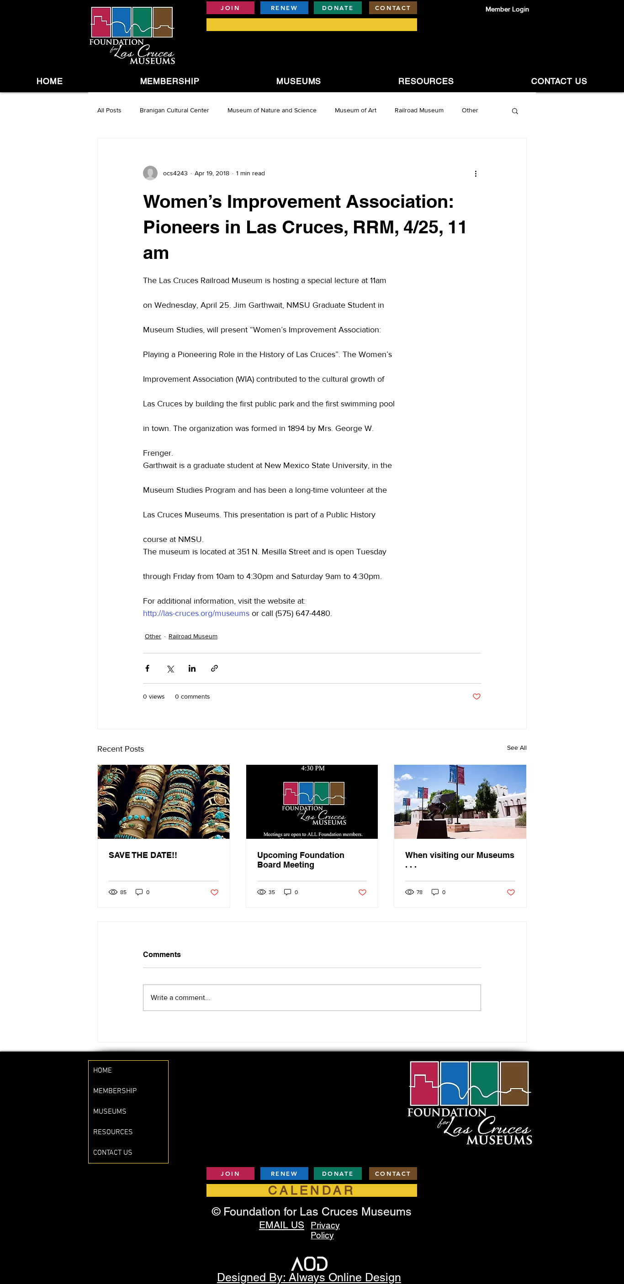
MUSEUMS (110, 1111)
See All (517, 747)
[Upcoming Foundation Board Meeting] (312, 802)
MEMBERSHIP (115, 1091)
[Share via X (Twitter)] (169, 668)
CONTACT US (112, 1153)
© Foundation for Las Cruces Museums (312, 1211)
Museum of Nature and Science (272, 110)
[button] (299, 81)
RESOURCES (113, 1132)
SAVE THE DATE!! (143, 855)
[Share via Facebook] (147, 668)
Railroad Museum (419, 110)
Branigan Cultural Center (174, 110)
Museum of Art (355, 110)
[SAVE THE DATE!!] (164, 802)
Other (470, 110)
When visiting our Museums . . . (459, 859)
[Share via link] (214, 668)
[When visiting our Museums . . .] (460, 802)
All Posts (109, 110)
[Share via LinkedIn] (192, 668)
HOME (102, 1070)
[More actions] (475, 173)
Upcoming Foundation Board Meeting (300, 859)
